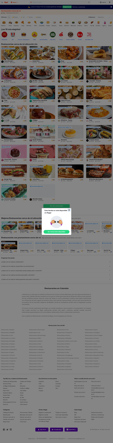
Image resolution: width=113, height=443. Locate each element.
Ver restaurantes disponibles (56, 232)
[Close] (69, 210)
